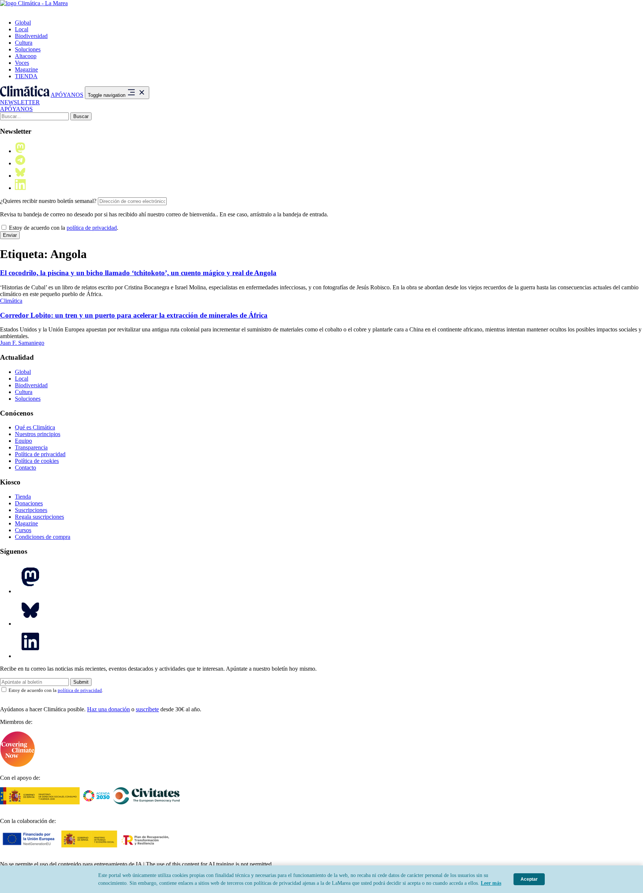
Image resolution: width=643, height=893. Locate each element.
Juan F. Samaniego (22, 343)
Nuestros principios (37, 434)
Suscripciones (31, 510)
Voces (22, 63)
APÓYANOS (67, 95)
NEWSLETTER (20, 102)
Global (23, 22)
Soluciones (28, 49)
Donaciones (29, 503)
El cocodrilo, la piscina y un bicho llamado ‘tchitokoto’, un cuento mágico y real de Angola (138, 273)
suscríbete (147, 709)
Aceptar (529, 879)
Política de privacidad (40, 454)
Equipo (23, 441)
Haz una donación (108, 709)
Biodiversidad (31, 36)
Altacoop (25, 56)
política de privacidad (92, 228)
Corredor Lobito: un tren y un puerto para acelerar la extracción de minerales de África (134, 315)
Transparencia (31, 447)
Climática (11, 301)
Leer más (491, 883)
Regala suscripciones (39, 517)
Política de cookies (37, 461)
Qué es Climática (35, 427)
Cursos (23, 530)
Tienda (23, 496)
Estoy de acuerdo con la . (62, 228)
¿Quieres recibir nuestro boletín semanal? (48, 201)
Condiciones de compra (42, 537)
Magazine (26, 69)
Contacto (25, 467)
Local (21, 29)
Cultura (23, 42)
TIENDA (26, 76)
